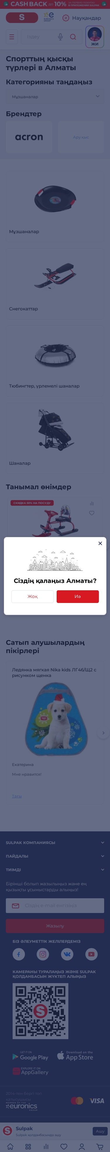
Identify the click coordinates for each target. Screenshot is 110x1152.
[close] (100, 543)
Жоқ (33, 596)
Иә (78, 596)
